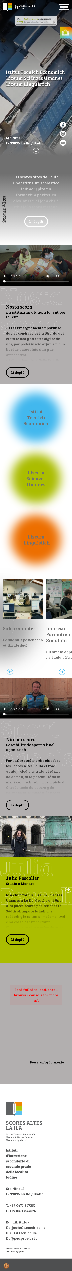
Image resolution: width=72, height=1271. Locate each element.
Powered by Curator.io (47, 1062)
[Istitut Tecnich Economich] (36, 417)
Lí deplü (36, 221)
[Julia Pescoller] (36, 836)
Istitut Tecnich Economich (35, 72)
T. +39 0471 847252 (21, 1205)
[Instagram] (63, 134)
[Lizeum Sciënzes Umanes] (36, 478)
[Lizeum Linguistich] (36, 539)
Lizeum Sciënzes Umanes (34, 78)
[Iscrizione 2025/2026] (36, 20)
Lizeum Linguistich (28, 83)
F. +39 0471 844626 (21, 1210)
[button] (68, 889)
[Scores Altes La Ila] (19, 6)
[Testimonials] (66, 32)
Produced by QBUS (15, 1251)
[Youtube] (63, 143)
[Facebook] (63, 125)
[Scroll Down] (36, 150)
